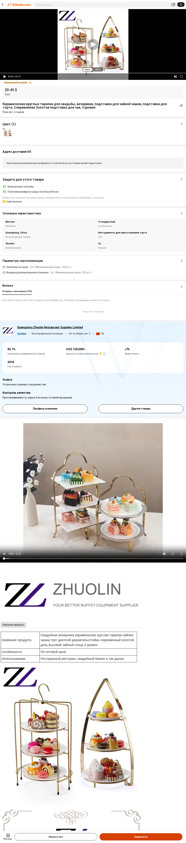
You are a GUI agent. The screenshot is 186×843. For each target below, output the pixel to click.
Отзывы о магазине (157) (17, 291)
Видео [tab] (87, 69)
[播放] (4, 76)
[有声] (175, 76)
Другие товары (141, 408)
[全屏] (181, 76)
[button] (18, 82)
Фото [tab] (98, 69)
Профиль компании (45, 408)
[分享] (181, 105)
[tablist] (93, 69)
